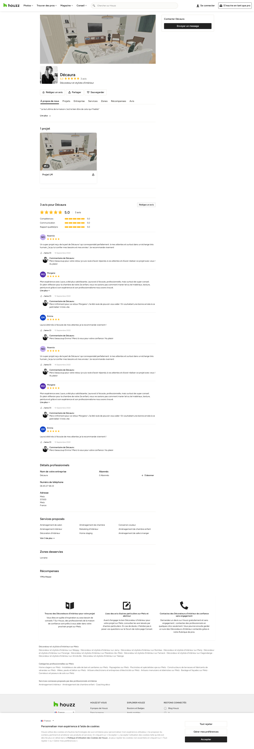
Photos (27, 5)
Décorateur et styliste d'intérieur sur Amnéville (60, 656)
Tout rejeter (206, 724)
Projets (66, 101)
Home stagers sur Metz (50, 667)
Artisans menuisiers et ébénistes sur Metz (160, 670)
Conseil (81, 5)
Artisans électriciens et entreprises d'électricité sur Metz (113, 670)
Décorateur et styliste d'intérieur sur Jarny (100, 650)
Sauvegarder (97, 92)
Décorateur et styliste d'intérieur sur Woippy (59, 650)
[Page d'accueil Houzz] (11, 5)
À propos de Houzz (99, 708)
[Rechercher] (94, 6)
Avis (131, 101)
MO (43, 274)
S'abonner (149, 475)
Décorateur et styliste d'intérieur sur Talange (103, 656)
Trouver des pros (46, 5)
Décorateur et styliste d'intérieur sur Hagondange (189, 653)
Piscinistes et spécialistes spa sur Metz (148, 667)
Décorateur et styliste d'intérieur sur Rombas (141, 650)
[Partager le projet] (93, 175)
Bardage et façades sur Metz (194, 670)
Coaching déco (103, 684)
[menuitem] (28, 5)
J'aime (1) (47, 253)
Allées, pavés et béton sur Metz (71, 670)
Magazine (65, 5)
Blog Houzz (173, 708)
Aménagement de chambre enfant (78, 684)
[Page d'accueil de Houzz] (64, 704)
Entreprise (79, 101)
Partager (76, 92)
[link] (45, 290)
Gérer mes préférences (206, 731)
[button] (98, 246)
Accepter (206, 739)
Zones (104, 101)
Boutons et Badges (135, 708)
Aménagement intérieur (50, 684)
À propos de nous (49, 101)
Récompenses (118, 101)
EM (43, 317)
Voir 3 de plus (46, 538)
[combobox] (134, 6)
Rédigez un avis (146, 204)
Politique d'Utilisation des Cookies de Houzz (87, 738)
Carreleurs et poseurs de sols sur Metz (56, 673)
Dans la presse (97, 712)
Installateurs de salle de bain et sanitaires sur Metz (85, 667)
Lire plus (44, 115)
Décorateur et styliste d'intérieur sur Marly (183, 650)
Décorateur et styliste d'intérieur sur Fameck (144, 653)
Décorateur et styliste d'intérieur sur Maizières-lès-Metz (97, 653)
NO (43, 237)
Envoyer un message (188, 26)
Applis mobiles (133, 712)
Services (92, 101)
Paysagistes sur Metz (119, 667)
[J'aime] (41, 253)
